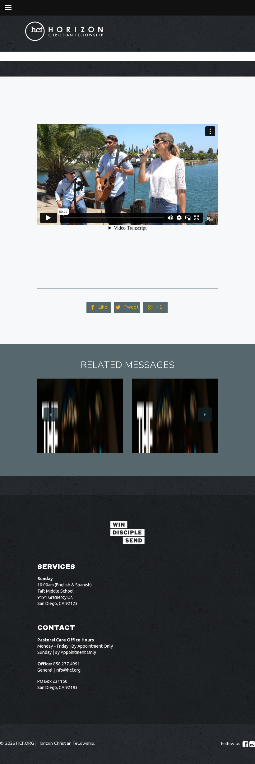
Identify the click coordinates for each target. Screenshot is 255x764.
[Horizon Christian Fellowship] (64, 31)
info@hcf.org (68, 670)
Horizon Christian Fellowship (66, 743)
